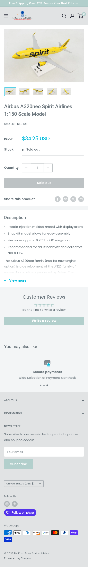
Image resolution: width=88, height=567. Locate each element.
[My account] (72, 16)
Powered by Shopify (17, 558)
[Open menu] (6, 15)
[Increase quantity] (48, 167)
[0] (80, 16)
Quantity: (11, 168)
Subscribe (18, 464)
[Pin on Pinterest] (65, 199)
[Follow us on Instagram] (7, 504)
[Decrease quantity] (26, 167)
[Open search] (64, 16)
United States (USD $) (20, 483)
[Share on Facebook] (58, 199)
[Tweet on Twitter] (73, 199)
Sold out (44, 182)
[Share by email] (81, 199)
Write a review (44, 320)
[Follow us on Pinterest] (15, 504)
